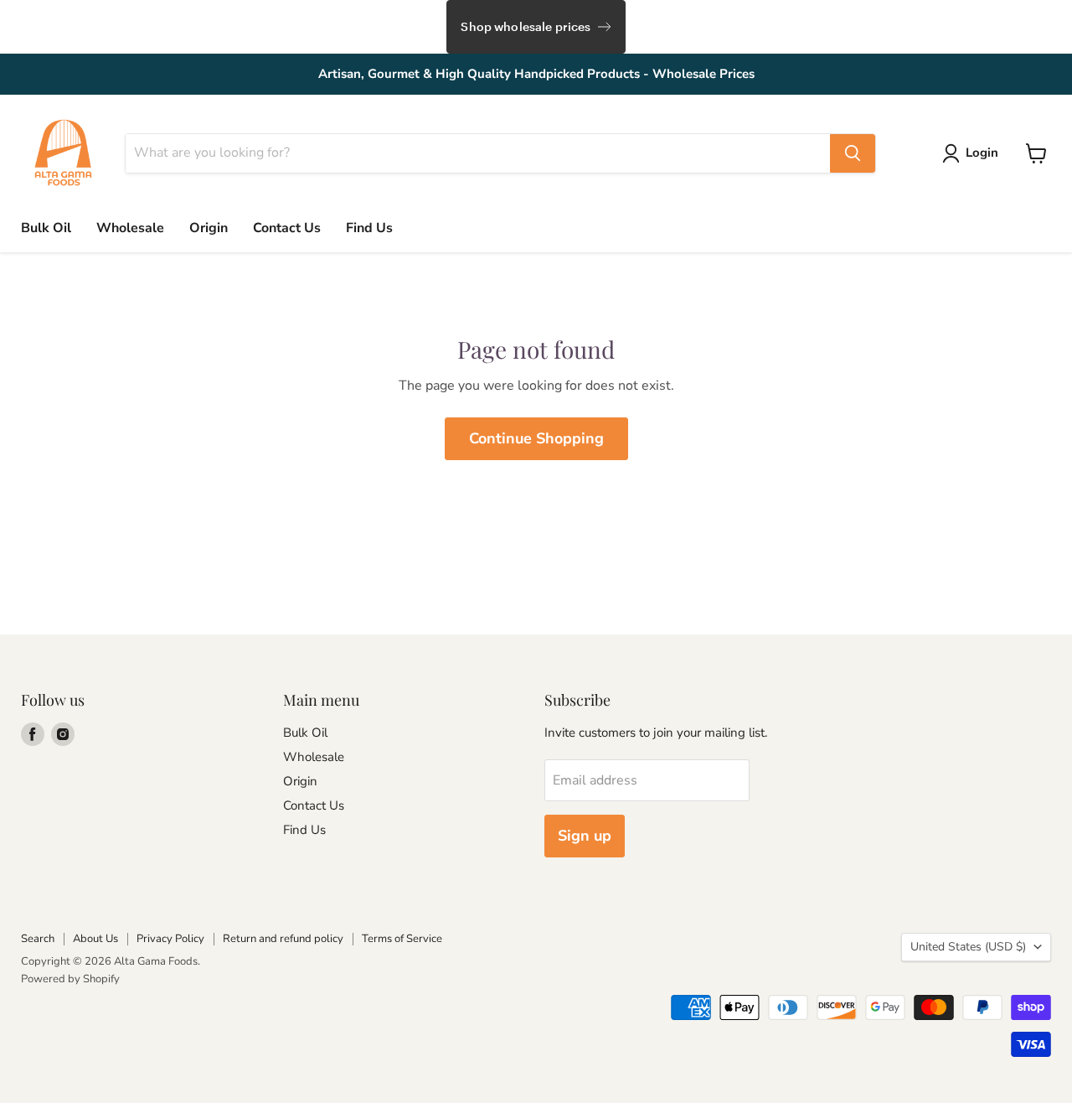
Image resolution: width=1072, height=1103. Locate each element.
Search (37, 938)
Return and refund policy (283, 938)
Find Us (369, 228)
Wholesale (130, 228)
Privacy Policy (170, 938)
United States (968, 947)
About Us (95, 938)
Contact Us (287, 228)
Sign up (584, 836)
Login (982, 152)
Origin (208, 228)
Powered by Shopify (70, 978)
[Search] (852, 153)
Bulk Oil (46, 228)
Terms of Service (402, 938)
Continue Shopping (536, 438)
